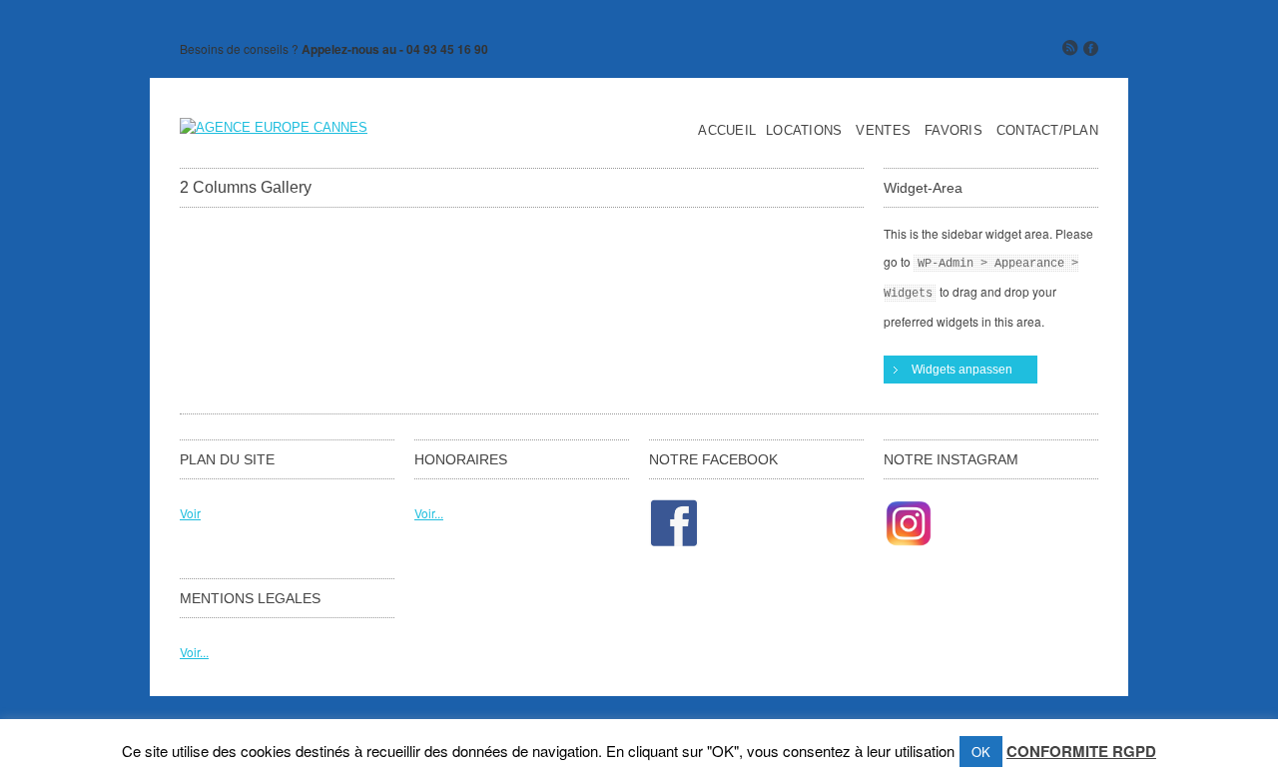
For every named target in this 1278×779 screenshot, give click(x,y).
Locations (804, 131)
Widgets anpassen (962, 370)
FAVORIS (953, 131)
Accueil (727, 131)
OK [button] (980, 751)
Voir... (428, 512)
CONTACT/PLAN (1047, 131)
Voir (190, 512)
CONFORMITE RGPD (1081, 751)
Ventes (883, 131)
